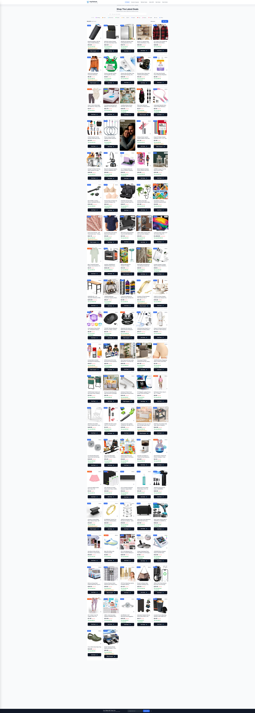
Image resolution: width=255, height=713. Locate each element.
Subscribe (146, 710)
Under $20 (151, 2)
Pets (123, 17)
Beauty (145, 17)
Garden (118, 17)
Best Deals (158, 2)
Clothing (98, 17)
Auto (156, 17)
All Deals (127, 2)
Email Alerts (165, 2)
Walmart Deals (144, 2)
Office (162, 17)
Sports (134, 17)
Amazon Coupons (135, 2)
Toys (139, 17)
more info (136, 5)
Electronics (111, 17)
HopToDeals (93, 1)
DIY (128, 17)
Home (104, 17)
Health (151, 17)
